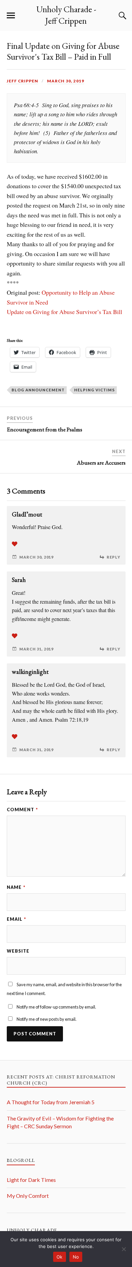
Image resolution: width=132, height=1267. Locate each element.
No (76, 1257)
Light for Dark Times (31, 1179)
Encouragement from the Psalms (44, 429)
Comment (22, 809)
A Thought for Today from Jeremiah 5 (50, 1102)
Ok (60, 1257)
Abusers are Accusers (101, 462)
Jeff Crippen (22, 80)
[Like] (14, 544)
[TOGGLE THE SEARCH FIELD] (121, 15)
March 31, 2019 (36, 649)
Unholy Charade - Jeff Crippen (66, 14)
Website (18, 951)
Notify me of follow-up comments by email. (56, 1007)
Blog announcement (38, 390)
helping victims (94, 390)
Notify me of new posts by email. (46, 1019)
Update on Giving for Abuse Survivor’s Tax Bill (64, 312)
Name (16, 887)
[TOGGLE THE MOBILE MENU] (11, 15)
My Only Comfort (28, 1195)
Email (16, 919)
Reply (113, 557)
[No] (123, 1249)
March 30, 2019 (65, 80)
